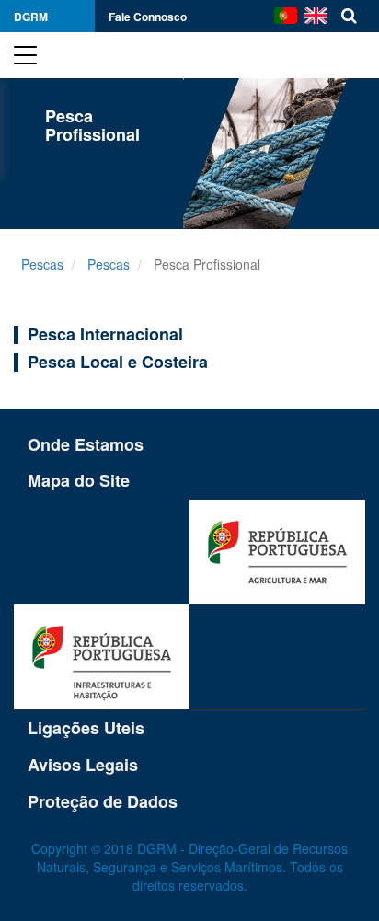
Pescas (42, 264)
